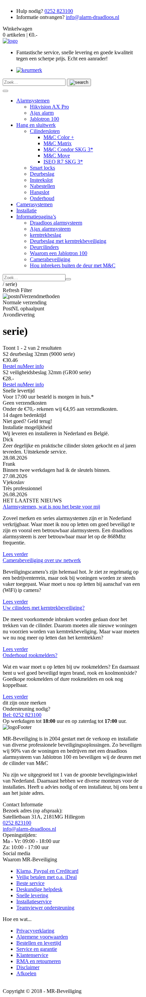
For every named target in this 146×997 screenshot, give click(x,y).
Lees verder (15, 554)
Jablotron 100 (44, 119)
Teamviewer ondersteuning (45, 907)
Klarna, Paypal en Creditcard (47, 871)
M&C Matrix (57, 143)
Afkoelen (26, 973)
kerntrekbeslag (45, 235)
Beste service (30, 883)
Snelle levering (32, 895)
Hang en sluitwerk (36, 125)
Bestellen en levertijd (38, 943)
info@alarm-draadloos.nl (92, 17)
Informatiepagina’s (36, 216)
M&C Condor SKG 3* (68, 149)
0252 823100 (58, 11)
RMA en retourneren (38, 961)
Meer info (33, 366)
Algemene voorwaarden (42, 937)
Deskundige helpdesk (39, 889)
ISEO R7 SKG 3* (63, 162)
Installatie (26, 210)
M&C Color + (58, 137)
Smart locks (42, 168)
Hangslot (39, 192)
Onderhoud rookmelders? (30, 655)
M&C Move (56, 155)
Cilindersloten (45, 131)
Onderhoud (42, 198)
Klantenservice (32, 955)
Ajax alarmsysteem (50, 229)
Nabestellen (42, 186)
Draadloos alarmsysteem (56, 223)
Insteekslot (41, 180)
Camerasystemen (34, 204)
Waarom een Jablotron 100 (58, 253)
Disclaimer (27, 967)
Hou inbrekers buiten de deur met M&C (72, 265)
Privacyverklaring (35, 931)
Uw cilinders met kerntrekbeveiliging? (44, 608)
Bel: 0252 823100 (22, 715)
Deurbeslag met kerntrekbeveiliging (68, 241)
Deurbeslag (42, 174)
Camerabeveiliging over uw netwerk (42, 560)
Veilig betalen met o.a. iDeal (46, 877)
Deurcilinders (44, 247)
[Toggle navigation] (5, 91)
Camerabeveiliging (50, 259)
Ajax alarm (42, 113)
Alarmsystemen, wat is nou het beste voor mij (51, 507)
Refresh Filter (17, 290)
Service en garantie (36, 949)
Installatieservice (34, 901)
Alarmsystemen (33, 100)
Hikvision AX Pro (49, 107)
